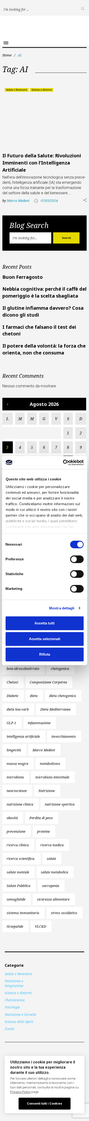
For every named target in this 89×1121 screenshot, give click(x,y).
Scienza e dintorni (42, 89)
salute (51, 858)
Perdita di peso (41, 818)
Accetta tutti (44, 623)
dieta (33, 695)
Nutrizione (46, 790)
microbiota (15, 777)
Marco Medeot (18, 200)
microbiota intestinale (52, 777)
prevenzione (16, 831)
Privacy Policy (20, 1092)
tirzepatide (15, 926)
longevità (14, 750)
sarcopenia (50, 885)
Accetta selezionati (44, 639)
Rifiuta (44, 654)
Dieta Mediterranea (55, 709)
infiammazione (39, 723)
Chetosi (12, 682)
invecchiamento (64, 736)
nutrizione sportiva (60, 804)
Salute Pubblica (18, 885)
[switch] (77, 559)
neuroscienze (17, 790)
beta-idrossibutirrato (23, 668)
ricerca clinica (18, 845)
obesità (12, 818)
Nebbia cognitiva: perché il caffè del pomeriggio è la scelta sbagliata (44, 292)
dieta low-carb (18, 709)
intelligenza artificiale (23, 736)
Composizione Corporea (48, 682)
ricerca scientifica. (21, 858)
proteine (43, 831)
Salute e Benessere (16, 89)
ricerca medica (52, 845)
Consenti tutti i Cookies (44, 1103)
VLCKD (40, 926)
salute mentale (18, 872)
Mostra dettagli (62, 608)
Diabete (12, 695)
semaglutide (16, 899)
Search (66, 237)
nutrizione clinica (20, 804)
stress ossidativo (64, 913)
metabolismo (50, 763)
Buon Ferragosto (22, 277)
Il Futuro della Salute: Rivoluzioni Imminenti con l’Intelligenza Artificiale (41, 162)
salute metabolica (54, 872)
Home (7, 55)
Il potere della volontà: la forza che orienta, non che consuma (44, 349)
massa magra (17, 763)
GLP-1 (11, 723)
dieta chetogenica (62, 695)
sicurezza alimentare (53, 899)
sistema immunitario (23, 913)
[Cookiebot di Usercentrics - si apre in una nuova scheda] (63, 462)
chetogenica (60, 668)
